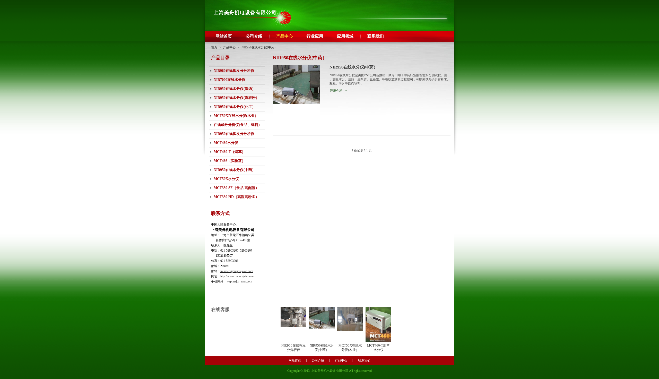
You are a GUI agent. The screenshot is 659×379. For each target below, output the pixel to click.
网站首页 (223, 36)
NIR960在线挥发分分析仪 (234, 71)
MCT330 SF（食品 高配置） (236, 188)
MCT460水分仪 (226, 143)
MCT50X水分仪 (226, 179)
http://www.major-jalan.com (237, 276)
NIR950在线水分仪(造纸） (235, 89)
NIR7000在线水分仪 (229, 80)
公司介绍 (254, 36)
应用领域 (345, 36)
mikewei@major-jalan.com (236, 271)
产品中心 (284, 36)
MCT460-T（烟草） (229, 152)
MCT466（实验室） (229, 161)
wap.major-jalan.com (239, 281)
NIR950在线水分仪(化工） (235, 107)
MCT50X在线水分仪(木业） (236, 116)
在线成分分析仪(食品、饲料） (238, 125)
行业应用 (315, 36)
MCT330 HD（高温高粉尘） (236, 197)
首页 (214, 47)
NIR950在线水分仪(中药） (259, 47)
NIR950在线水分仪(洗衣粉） (236, 98)
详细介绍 (336, 90)
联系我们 (375, 36)
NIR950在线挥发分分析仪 (234, 134)
